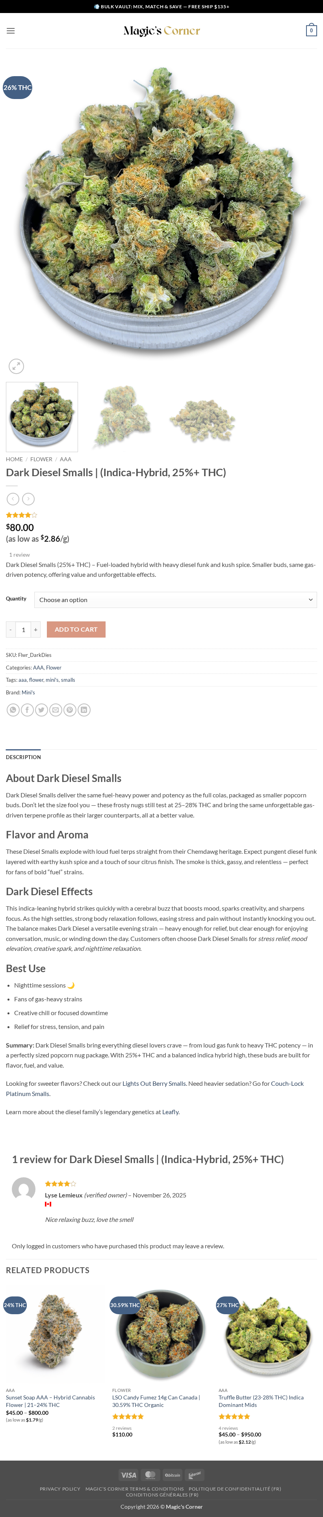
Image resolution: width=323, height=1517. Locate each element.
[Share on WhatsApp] (13, 709)
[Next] (301, 220)
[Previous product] (28, 499)
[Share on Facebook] (27, 709)
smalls (68, 680)
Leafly (170, 1111)
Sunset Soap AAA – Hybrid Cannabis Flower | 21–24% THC (50, 1401)
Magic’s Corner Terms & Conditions (134, 1489)
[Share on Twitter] (41, 709)
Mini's (28, 692)
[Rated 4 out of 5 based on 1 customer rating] (161, 515)
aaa (23, 680)
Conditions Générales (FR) (162, 1495)
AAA (66, 459)
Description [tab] (23, 757)
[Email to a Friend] (55, 709)
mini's (52, 680)
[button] (10, 30)
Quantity (16, 599)
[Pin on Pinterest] (69, 709)
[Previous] (22, 220)
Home (14, 459)
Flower (41, 459)
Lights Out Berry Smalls (154, 1083)
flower (36, 680)
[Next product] (13, 499)
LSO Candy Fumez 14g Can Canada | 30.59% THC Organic (156, 1401)
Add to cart (76, 629)
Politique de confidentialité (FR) (235, 1489)
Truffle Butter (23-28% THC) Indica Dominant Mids (261, 1401)
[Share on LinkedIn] (84, 709)
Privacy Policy (60, 1489)
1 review (19, 555)
